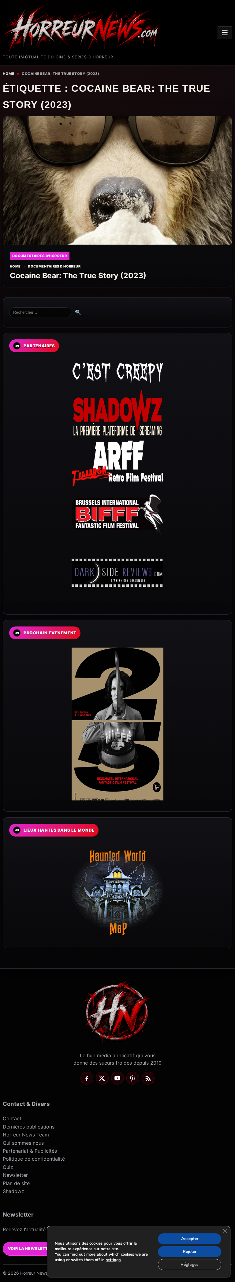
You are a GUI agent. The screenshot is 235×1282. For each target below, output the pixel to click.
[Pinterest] (132, 1078)
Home (8, 74)
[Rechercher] (40, 312)
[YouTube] (117, 1078)
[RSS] (148, 1078)
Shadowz (13, 1191)
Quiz (8, 1167)
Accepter (189, 1239)
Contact (12, 1118)
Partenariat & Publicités (30, 1151)
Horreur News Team (26, 1135)
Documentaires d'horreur (54, 266)
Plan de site (16, 1183)
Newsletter (15, 1175)
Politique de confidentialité (34, 1159)
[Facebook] (86, 1078)
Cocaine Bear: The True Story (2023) (78, 275)
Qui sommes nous (23, 1143)
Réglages (190, 1264)
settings (113, 1260)
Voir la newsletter (31, 1248)
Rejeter (189, 1251)
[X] (102, 1078)
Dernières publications (28, 1127)
